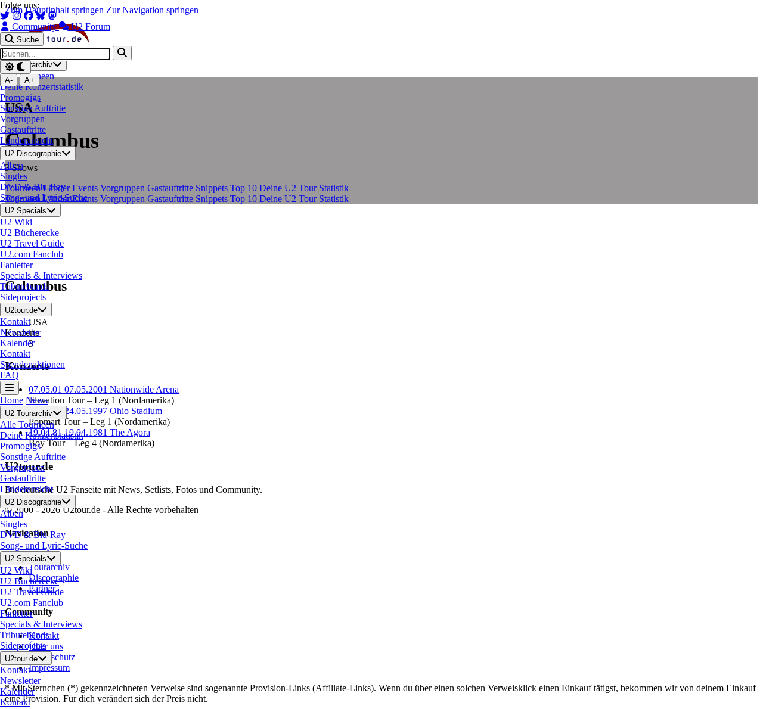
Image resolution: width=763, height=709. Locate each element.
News (37, 400)
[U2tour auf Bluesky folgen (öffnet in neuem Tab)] (42, 16)
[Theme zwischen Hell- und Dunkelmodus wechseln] (15, 67)
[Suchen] (122, 53)
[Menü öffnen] (9, 387)
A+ (29, 80)
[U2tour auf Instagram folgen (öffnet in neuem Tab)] (18, 16)
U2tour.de (21, 310)
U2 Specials (25, 210)
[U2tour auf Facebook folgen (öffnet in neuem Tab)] (30, 16)
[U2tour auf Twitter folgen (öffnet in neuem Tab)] (6, 16)
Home (11, 400)
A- (9, 80)
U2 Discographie (33, 154)
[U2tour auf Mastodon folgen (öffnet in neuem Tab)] (52, 16)
